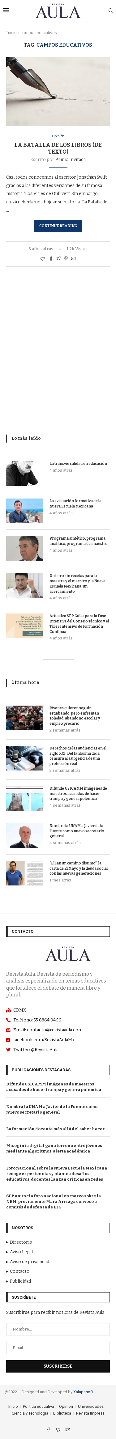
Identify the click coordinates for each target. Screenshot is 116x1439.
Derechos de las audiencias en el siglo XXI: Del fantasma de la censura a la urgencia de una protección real (77, 756)
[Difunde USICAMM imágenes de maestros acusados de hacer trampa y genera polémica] (24, 798)
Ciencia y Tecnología (30, 1413)
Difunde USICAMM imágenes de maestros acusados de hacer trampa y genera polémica (78, 793)
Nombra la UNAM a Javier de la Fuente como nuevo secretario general (76, 831)
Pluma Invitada (70, 159)
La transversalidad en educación (78, 463)
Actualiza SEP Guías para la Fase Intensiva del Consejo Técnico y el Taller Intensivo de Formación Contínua (79, 624)
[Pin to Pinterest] (66, 259)
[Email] (67, 1430)
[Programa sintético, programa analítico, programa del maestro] (24, 548)
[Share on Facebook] (51, 259)
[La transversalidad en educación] (24, 473)
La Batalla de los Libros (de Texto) (58, 148)
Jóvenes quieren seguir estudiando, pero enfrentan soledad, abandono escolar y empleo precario (74, 716)
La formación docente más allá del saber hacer (55, 1129)
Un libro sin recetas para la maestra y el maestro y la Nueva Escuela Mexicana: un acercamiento (77, 583)
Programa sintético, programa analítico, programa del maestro (78, 541)
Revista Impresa (90, 1413)
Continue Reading (58, 226)
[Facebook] (49, 1430)
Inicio (11, 32)
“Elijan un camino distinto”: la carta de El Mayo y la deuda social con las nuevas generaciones (78, 868)
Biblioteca (62, 1413)
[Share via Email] (73, 259)
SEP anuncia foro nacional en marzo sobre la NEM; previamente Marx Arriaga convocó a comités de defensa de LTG (53, 1201)
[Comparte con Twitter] (58, 259)
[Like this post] (43, 259)
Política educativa (38, 1406)
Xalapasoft (83, 1392)
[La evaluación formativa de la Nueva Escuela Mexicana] (24, 511)
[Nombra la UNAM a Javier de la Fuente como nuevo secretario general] (24, 835)
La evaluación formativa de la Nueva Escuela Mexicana (75, 503)
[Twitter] (58, 1430)
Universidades (91, 1406)
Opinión (58, 136)
